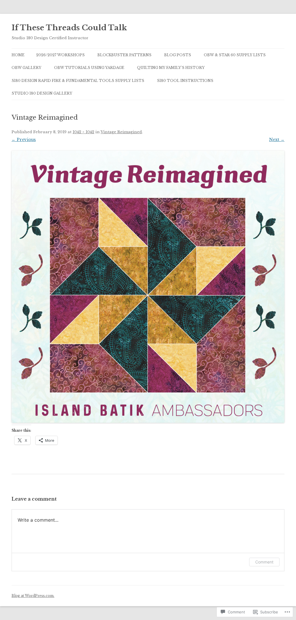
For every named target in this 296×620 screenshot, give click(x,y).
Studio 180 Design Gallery (42, 93)
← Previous (24, 139)
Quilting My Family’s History (171, 67)
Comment (264, 561)
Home (18, 55)
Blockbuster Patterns (124, 55)
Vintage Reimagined (121, 131)
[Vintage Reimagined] (148, 287)
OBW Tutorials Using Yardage (89, 67)
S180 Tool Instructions (185, 80)
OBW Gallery (26, 67)
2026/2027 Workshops (60, 55)
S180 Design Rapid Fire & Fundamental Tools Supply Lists (78, 80)
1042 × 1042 (83, 131)
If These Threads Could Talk (69, 27)
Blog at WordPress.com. (33, 595)
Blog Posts (177, 55)
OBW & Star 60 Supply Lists (235, 55)
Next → (276, 139)
